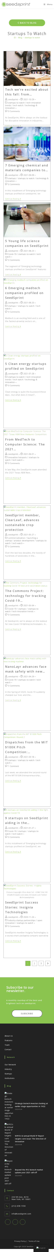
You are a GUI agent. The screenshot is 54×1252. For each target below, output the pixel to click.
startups (12, 178)
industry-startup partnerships (22, 920)
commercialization (16, 538)
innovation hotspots (17, 457)
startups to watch (32, 37)
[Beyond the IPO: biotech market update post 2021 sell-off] (9, 1172)
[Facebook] (15, 1222)
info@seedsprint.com (21, 1214)
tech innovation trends (23, 611)
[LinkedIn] (22, 1222)
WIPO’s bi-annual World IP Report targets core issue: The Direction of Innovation (30, 1139)
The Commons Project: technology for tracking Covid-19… (25, 596)
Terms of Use (34, 1241)
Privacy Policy (20, 1241)
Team (7, 1045)
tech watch (18, 105)
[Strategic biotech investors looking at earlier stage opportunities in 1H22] (9, 1106)
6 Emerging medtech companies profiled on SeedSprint (24, 293)
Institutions (10, 1078)
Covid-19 (12, 254)
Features (8, 1040)
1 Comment (13, 766)
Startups (8, 1073)
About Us (9, 1036)
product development (24, 540)
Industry (8, 1069)
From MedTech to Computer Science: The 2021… (25, 444)
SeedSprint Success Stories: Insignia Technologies (21, 907)
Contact (8, 1049)
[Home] (15, 37)
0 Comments (14, 111)
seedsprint (13, 99)
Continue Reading (13, 126)
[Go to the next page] (47, 963)
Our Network (10, 1064)
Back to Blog (27, 22)
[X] (8, 1222)
